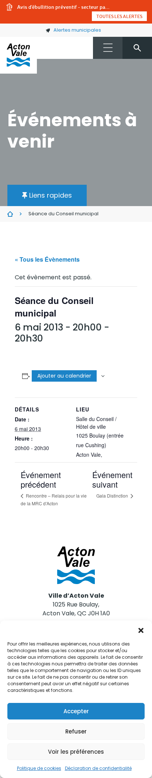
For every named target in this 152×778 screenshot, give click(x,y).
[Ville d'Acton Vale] (18, 55)
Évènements (10, 214)
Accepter (76, 711)
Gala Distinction (112, 495)
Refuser (76, 731)
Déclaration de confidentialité (98, 768)
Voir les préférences (76, 752)
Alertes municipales (77, 30)
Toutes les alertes (119, 16)
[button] (141, 629)
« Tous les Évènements (47, 259)
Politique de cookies (39, 768)
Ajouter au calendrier (64, 375)
